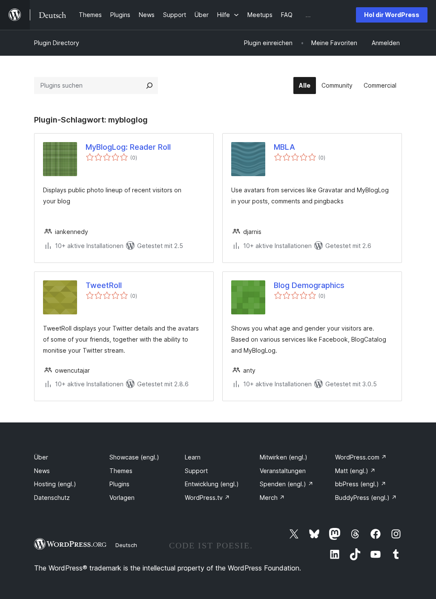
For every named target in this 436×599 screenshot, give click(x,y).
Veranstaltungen (283, 470)
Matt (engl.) (355, 470)
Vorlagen (122, 497)
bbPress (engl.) (360, 484)
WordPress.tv (207, 497)
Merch (272, 497)
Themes (120, 470)
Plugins (119, 484)
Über (41, 457)
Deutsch (126, 545)
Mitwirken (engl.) (283, 457)
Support (196, 470)
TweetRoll (104, 285)
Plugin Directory (56, 42)
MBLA (284, 147)
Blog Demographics (309, 285)
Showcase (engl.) (134, 457)
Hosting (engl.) (55, 484)
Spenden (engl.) (286, 484)
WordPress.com (361, 457)
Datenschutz (52, 497)
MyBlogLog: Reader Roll (128, 147)
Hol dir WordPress (391, 14)
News (42, 470)
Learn (193, 457)
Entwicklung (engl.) (212, 484)
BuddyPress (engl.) (366, 497)
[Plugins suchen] (149, 85)
